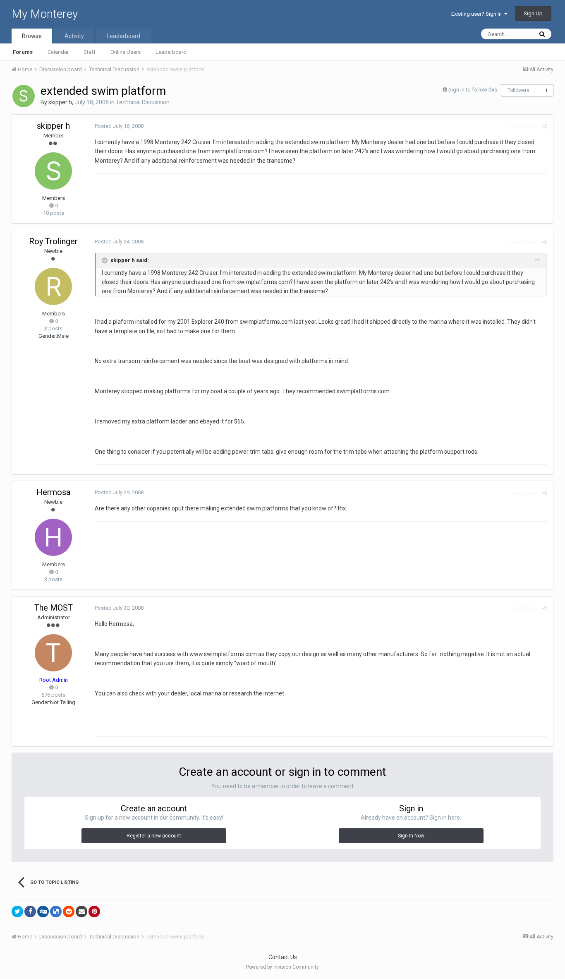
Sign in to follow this (472, 90)
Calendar (58, 52)
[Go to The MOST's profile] (53, 652)
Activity (74, 36)
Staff (90, 52)
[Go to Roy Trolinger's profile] (53, 286)
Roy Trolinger (53, 241)
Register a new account (154, 836)
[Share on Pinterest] (94, 911)
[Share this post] (544, 126)
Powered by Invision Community (282, 967)
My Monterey (45, 14)
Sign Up (533, 13)
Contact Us (282, 957)
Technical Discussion (143, 102)
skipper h (60, 102)
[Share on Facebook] (30, 911)
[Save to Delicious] (56, 911)
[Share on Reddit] (68, 911)
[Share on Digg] (43, 911)
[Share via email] (81, 911)
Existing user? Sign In (477, 14)
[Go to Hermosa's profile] (53, 537)
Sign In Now (411, 836)
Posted (119, 126)
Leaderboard (171, 52)
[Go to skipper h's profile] (23, 96)
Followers (518, 90)
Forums (23, 52)
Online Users (125, 52)
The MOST (53, 608)
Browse (32, 36)
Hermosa (53, 492)
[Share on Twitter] (17, 911)
